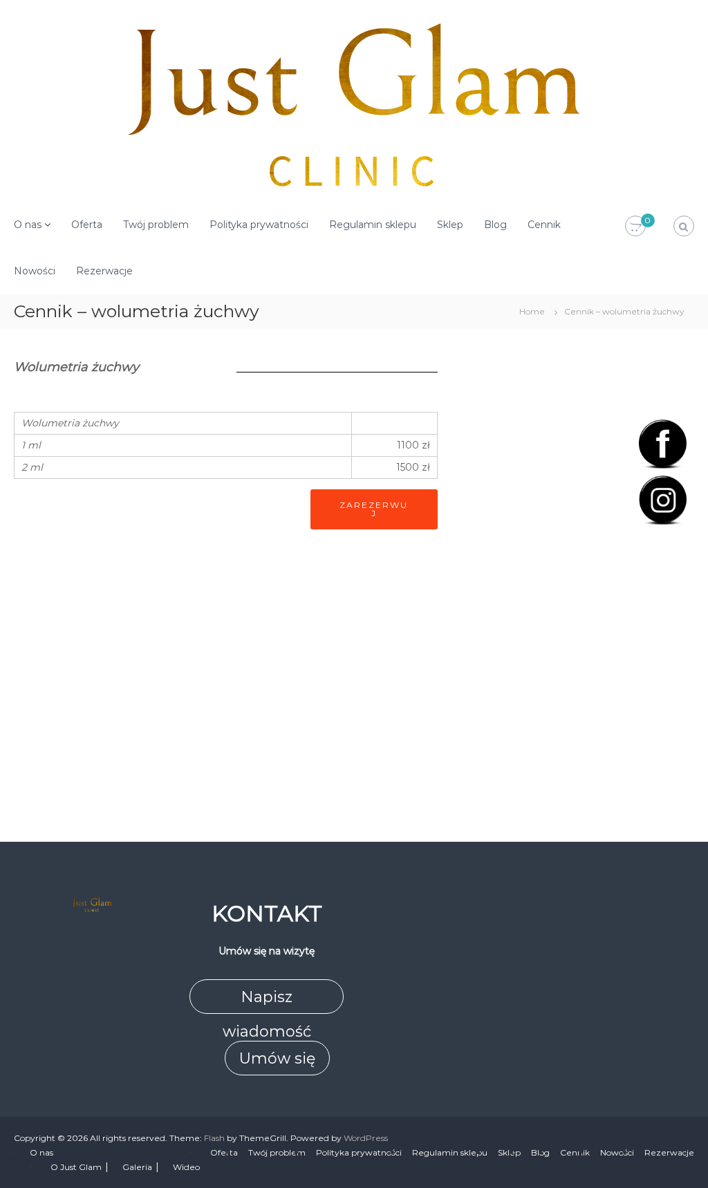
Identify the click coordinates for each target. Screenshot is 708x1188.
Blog (495, 224)
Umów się (277, 1058)
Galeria (137, 1167)
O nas (27, 224)
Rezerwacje (104, 271)
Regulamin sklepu (372, 224)
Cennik (544, 224)
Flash (214, 1138)
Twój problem (156, 224)
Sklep (450, 224)
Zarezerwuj (373, 509)
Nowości (34, 271)
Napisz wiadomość (267, 1001)
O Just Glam (76, 1167)
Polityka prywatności (258, 224)
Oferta (86, 224)
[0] (635, 226)
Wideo (186, 1167)
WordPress (366, 1138)
